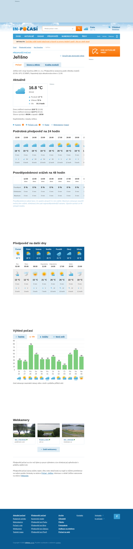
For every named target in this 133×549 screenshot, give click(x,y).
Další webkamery (50, 449)
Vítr (33, 337)
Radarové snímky (19, 519)
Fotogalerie (62, 525)
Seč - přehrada (69, 439)
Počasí (18, 65)
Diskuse (111, 36)
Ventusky (98, 515)
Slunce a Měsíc (33, 65)
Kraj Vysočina (38, 47)
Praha (92, 27)
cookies (58, 542)
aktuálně (29, 36)
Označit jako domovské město (73, 56)
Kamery (18, 125)
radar (41, 36)
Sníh (98, 36)
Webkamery (17, 529)
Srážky (45, 337)
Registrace (115, 29)
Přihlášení (116, 27)
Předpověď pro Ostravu (39, 529)
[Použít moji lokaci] (72, 29)
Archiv (104, 36)
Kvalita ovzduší (52, 65)
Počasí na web (64, 532)
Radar (47, 125)
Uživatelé (62, 519)
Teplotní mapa (18, 532)
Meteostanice (58, 125)
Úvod (14, 47)
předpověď (52, 36)
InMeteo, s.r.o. (29, 542)
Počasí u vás (33, 125)
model (70, 36)
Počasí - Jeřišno (47, 473)
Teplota (21, 337)
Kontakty (80, 515)
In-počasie (98, 519)
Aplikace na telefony (66, 529)
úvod (18, 36)
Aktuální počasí (19, 515)
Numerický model (37, 519)
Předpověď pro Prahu (39, 522)
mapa (66, 125)
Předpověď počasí (25, 47)
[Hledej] (79, 28)
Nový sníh (60, 337)
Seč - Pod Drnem (20, 439)
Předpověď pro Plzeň (39, 532)
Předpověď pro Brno (38, 525)
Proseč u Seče (44, 439)
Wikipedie (24, 476)
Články (61, 522)
